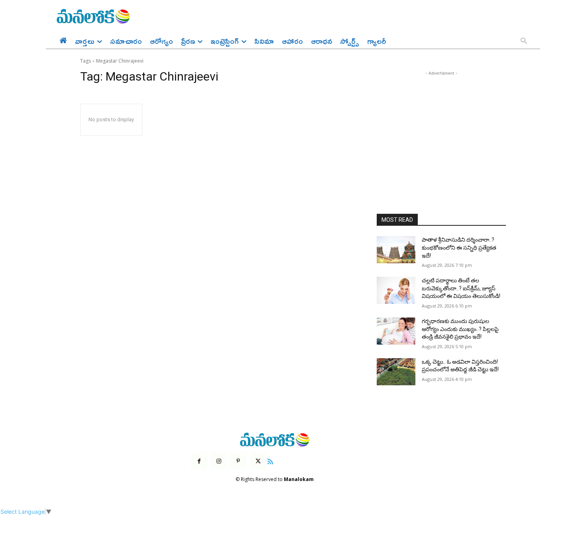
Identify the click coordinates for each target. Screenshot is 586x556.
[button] (524, 41)
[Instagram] (218, 461)
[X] (258, 461)
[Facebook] (199, 461)
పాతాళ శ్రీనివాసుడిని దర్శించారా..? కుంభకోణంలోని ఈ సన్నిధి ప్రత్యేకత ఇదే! (459, 247)
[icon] (270, 460)
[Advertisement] (441, 127)
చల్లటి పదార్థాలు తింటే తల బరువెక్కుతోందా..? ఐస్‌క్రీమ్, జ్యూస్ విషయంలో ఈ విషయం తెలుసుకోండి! (461, 288)
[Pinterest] (238, 461)
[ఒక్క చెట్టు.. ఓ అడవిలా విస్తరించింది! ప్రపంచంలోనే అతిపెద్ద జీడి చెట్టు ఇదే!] (396, 371)
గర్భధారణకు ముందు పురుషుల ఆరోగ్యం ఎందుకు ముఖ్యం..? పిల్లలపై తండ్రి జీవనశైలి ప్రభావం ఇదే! (460, 329)
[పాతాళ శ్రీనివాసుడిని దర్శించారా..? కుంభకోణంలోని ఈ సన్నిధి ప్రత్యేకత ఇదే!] (396, 249)
